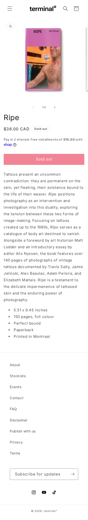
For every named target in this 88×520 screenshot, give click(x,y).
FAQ (13, 409)
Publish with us (23, 431)
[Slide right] (54, 107)
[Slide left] (33, 107)
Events (16, 387)
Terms (15, 453)
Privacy (16, 442)
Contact (16, 398)
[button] (9, 8)
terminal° (50, 511)
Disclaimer (19, 420)
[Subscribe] (72, 474)
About (15, 365)
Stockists (18, 376)
